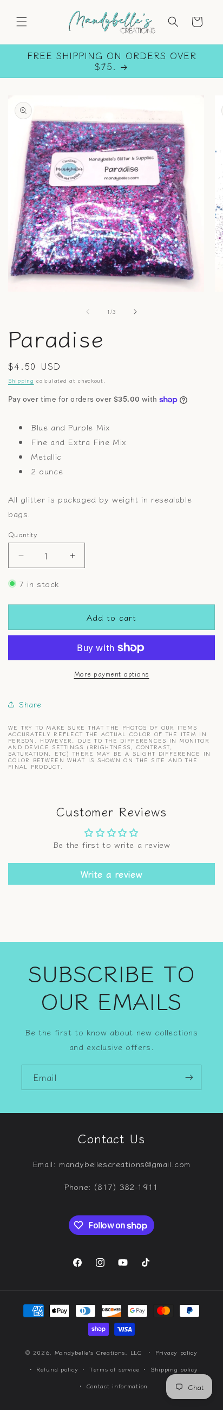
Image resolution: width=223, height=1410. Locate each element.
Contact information (117, 1385)
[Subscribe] (189, 1077)
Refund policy (57, 1368)
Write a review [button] (111, 873)
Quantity (22, 534)
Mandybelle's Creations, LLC (98, 1352)
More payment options (111, 673)
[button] (22, 22)
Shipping (21, 380)
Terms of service (114, 1368)
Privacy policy (176, 1352)
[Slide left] (88, 312)
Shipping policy (174, 1368)
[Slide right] (135, 312)
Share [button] (30, 704)
